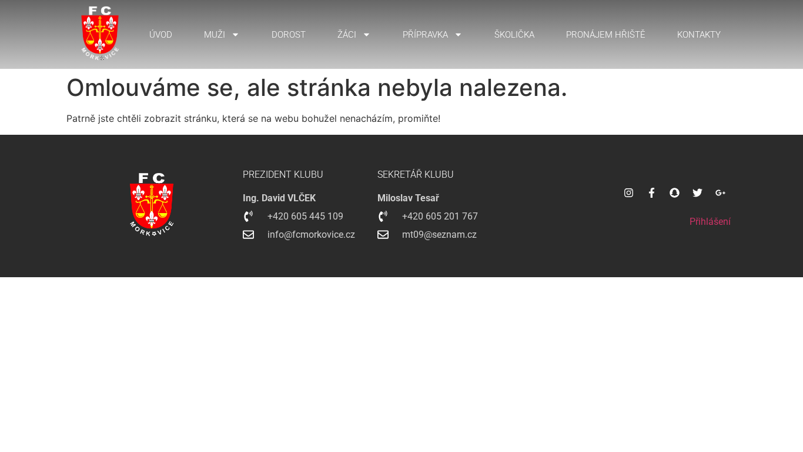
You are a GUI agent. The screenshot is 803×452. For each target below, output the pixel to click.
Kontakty (699, 34)
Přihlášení (710, 221)
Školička (514, 34)
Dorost (289, 34)
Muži (214, 34)
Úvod (160, 34)
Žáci (346, 34)
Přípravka (425, 34)
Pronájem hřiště (605, 34)
